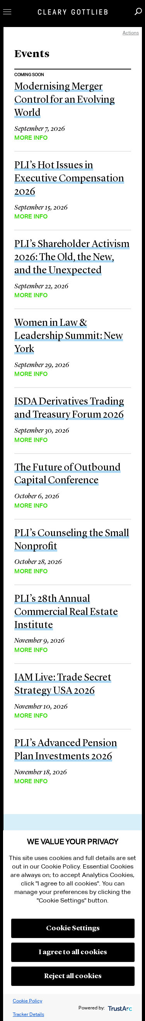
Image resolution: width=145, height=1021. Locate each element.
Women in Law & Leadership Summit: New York (68, 336)
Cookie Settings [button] (73, 928)
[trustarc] (119, 1007)
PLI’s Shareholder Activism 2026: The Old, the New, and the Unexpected (72, 257)
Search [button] (138, 11)
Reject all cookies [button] (73, 976)
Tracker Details (28, 1014)
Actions (131, 33)
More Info (31, 138)
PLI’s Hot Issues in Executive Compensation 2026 (69, 179)
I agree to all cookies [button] (73, 952)
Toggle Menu (7, 11)
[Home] (72, 12)
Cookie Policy (27, 1001)
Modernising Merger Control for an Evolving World (64, 100)
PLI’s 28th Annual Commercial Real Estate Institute (66, 612)
